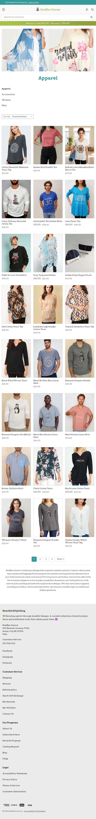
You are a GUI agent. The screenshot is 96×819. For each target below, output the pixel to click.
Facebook (7, 651)
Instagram (7, 657)
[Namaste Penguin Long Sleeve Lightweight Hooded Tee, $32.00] (47, 517)
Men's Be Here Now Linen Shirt (46, 381)
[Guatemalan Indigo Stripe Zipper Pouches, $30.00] (79, 253)
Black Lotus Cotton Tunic (77, 488)
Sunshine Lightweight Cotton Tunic (44, 328)
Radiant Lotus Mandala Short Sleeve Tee (79, 168)
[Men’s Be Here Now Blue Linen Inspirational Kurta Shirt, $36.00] (47, 358)
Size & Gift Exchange (12, 696)
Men (4, 105)
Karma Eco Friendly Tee (45, 167)
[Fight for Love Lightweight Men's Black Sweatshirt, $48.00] (16, 253)
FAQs (5, 758)
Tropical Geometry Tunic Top (79, 327)
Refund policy (9, 690)
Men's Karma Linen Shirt (77, 434)
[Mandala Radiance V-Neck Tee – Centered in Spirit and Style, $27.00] (79, 145)
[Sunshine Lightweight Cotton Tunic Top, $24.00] (47, 304)
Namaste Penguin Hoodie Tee (46, 541)
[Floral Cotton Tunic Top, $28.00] (47, 466)
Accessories (8, 94)
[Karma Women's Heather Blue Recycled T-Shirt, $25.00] (16, 517)
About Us (7, 728)
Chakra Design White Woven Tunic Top (76, 541)
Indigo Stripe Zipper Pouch (78, 275)
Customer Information (14, 791)
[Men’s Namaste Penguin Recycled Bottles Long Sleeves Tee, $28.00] (16, 412)
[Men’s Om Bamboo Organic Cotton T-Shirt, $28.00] (47, 199)
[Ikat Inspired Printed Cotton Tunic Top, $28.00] (16, 304)
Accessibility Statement (14, 773)
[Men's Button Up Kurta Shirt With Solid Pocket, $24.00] (16, 466)
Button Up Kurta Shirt (12, 488)
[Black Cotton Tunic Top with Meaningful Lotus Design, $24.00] (79, 466)
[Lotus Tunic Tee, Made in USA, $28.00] (79, 199)
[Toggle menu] (3, 9)
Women (6, 100)
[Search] (91, 17)
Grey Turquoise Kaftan (44, 275)
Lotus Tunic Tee (72, 221)
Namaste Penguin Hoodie (77, 380)
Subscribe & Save (11, 734)
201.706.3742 (8, 643)
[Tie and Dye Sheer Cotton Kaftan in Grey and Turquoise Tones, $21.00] (47, 253)
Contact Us (8, 714)
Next (59, 559)
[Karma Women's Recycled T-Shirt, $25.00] (47, 145)
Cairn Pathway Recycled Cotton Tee (14, 222)
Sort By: (7, 116)
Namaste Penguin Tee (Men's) (16, 434)
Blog (4, 752)
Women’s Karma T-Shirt (14, 540)
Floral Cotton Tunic (43, 488)
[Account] (87, 9)
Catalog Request (10, 746)
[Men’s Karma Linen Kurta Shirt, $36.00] (79, 412)
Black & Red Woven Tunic (14, 380)
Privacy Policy (9, 779)
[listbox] (22, 116)
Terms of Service (11, 785)
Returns (6, 683)
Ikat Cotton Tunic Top (12, 327)
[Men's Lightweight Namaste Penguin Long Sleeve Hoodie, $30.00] (79, 358)
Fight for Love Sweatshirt (14, 275)
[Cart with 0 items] (92, 9)
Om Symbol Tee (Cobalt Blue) (47, 221)
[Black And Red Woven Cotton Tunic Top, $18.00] (16, 358)
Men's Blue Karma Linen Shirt (45, 435)
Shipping (7, 677)
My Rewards (8, 702)
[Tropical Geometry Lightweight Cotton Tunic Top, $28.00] (79, 304)
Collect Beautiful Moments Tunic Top (15, 168)
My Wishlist (9, 708)
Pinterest (7, 663)
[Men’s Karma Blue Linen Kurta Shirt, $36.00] (47, 412)
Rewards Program (11, 740)
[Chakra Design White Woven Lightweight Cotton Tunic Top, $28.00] (79, 517)
